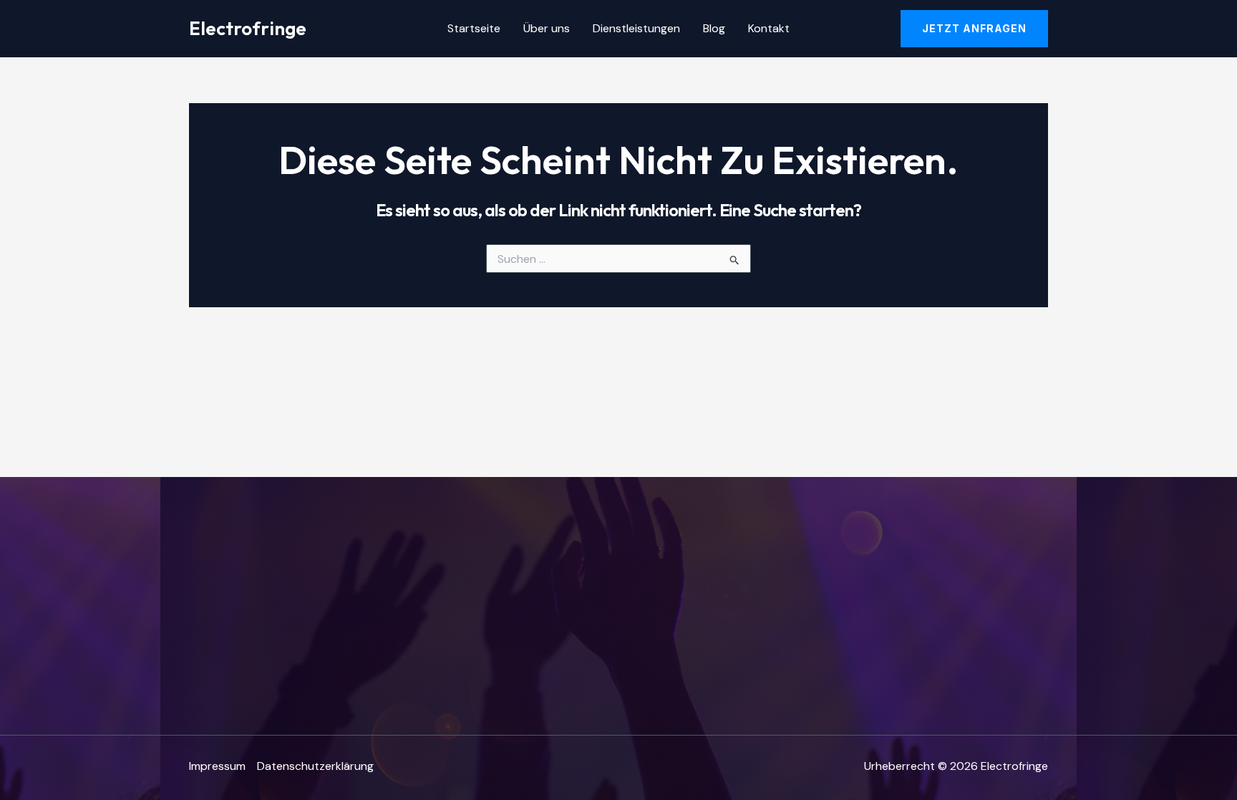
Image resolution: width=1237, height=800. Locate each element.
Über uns (546, 28)
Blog (714, 28)
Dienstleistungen (636, 28)
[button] (974, 28)
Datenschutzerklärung (315, 766)
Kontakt (769, 28)
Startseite (473, 28)
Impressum (217, 766)
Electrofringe (247, 28)
